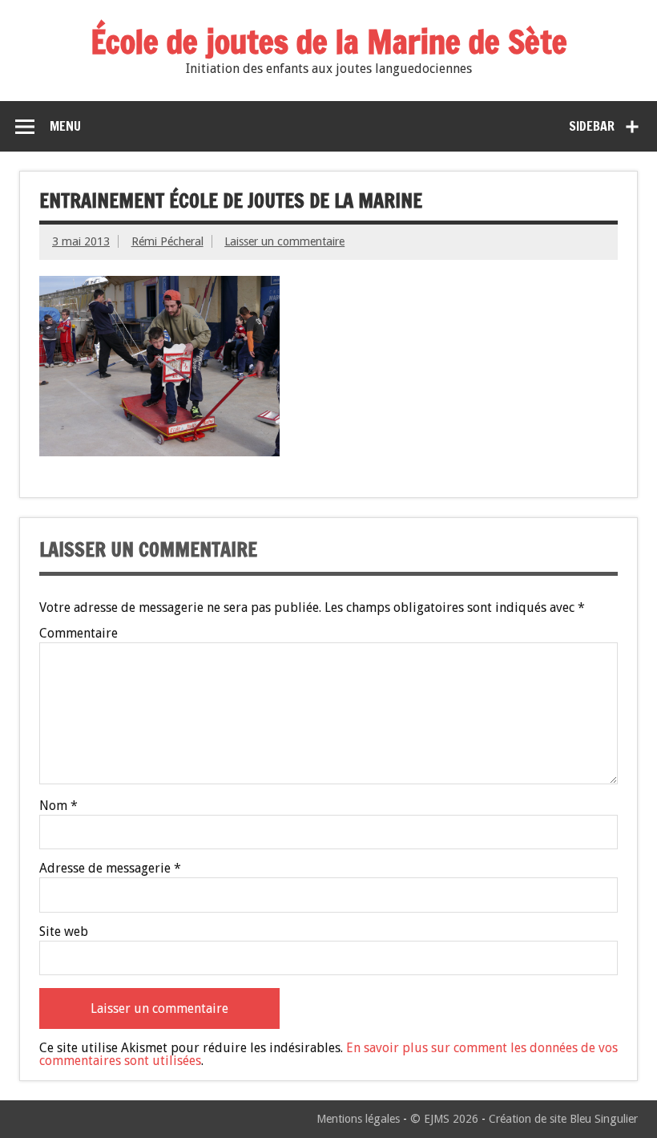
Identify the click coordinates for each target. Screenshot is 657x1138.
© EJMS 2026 (444, 1118)
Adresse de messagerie (110, 868)
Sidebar (592, 126)
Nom (58, 806)
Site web (63, 931)
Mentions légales (358, 1118)
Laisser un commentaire (284, 241)
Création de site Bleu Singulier (563, 1118)
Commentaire (78, 633)
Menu (65, 126)
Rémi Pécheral (167, 241)
